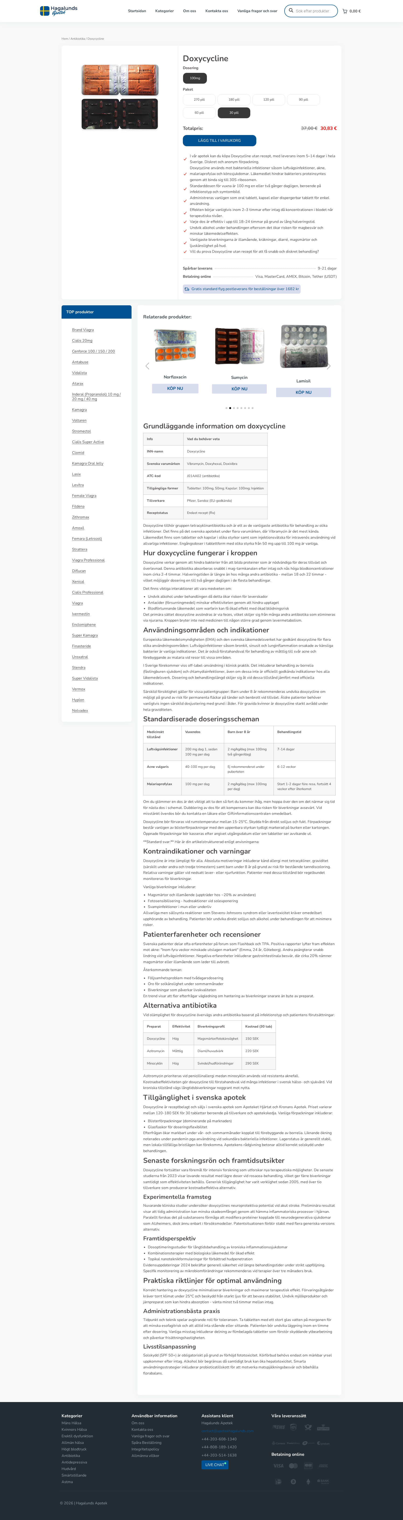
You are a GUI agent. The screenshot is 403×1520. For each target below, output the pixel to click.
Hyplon (78, 699)
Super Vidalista (85, 678)
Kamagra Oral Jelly (87, 463)
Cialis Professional (87, 592)
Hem (65, 39)
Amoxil (78, 527)
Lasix (76, 474)
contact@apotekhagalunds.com (228, 1431)
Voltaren (79, 420)
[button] (175, 388)
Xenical (78, 581)
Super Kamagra (85, 635)
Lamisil (303, 381)
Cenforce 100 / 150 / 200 (93, 351)
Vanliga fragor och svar (257, 11)
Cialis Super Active (88, 442)
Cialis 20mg (82, 340)
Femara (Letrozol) (87, 538)
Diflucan (79, 570)
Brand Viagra (83, 329)
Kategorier (164, 11)
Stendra (78, 667)
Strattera (79, 549)
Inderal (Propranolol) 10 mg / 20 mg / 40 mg (96, 397)
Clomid (78, 452)
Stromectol (81, 431)
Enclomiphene (84, 624)
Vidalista (79, 372)
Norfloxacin (175, 377)
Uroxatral (80, 656)
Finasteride (81, 646)
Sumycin (239, 377)
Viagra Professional (88, 560)
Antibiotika (77, 39)
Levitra (78, 485)
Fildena (78, 506)
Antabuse (80, 362)
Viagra (77, 603)
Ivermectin (81, 613)
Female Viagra (84, 495)
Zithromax (80, 517)
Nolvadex (80, 710)
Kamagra (79, 409)
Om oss (189, 11)
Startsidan (137, 11)
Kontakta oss (216, 11)
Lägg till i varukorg (219, 140)
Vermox (78, 689)
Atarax (77, 383)
